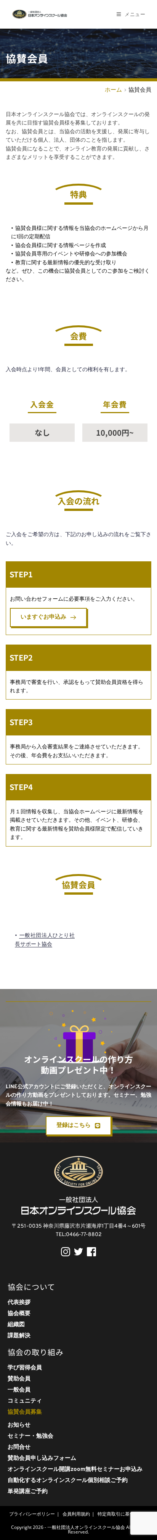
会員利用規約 (76, 1514)
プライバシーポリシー (32, 1514)
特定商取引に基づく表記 (123, 1514)
